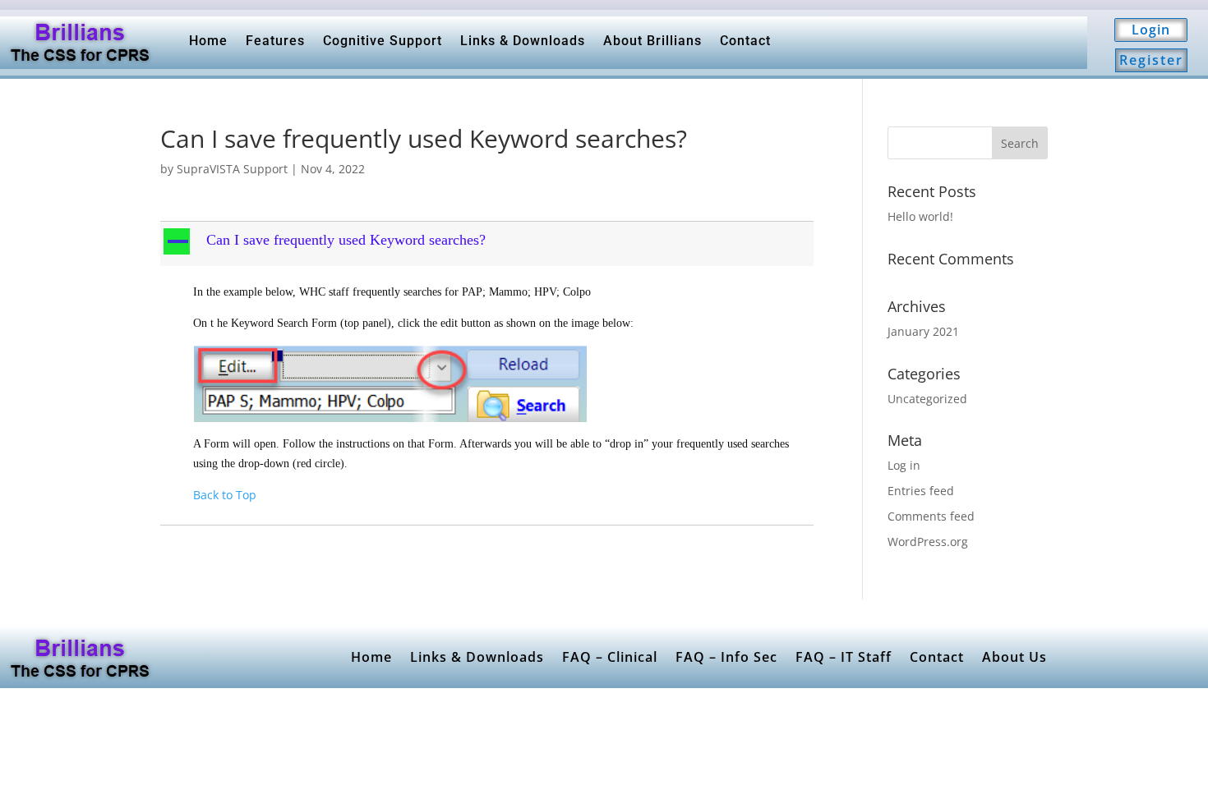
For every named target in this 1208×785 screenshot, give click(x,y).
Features (275, 40)
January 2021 (923, 331)
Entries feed (921, 490)
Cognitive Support (382, 40)
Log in (904, 465)
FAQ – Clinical (609, 657)
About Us (1014, 657)
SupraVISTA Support (232, 169)
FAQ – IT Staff (843, 657)
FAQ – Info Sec (726, 657)
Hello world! (920, 216)
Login (1151, 30)
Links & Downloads (522, 40)
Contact (745, 40)
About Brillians (652, 40)
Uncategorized (927, 398)
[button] (489, 243)
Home (208, 40)
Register (1151, 60)
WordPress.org (928, 541)
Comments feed (931, 516)
